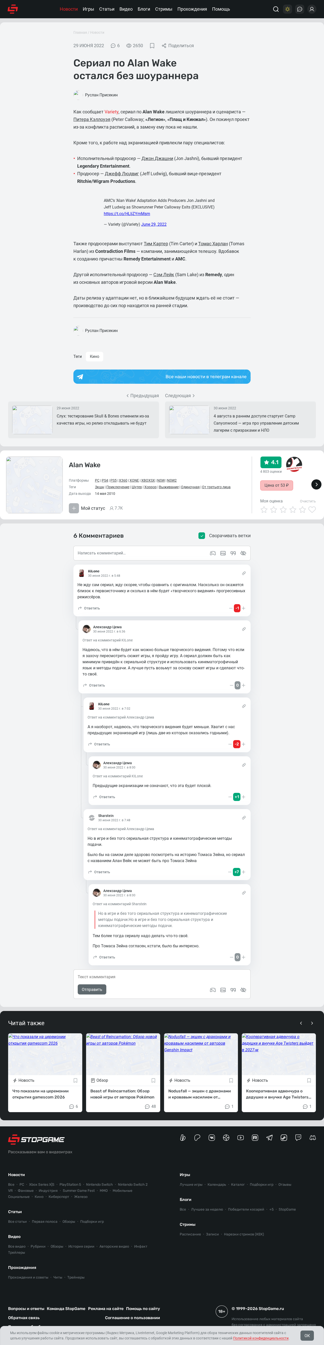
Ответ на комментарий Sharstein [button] (120, 904)
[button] (88, 608)
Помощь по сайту (143, 1308)
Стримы (163, 9)
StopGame (287, 1209)
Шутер (137, 487)
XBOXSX (148, 480)
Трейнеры (76, 1277)
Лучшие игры (191, 1184)
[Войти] (311, 9)
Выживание (169, 487)
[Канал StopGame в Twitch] (298, 1137)
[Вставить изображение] (223, 990)
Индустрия (48, 1191)
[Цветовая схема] (287, 9)
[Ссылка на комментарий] (244, 573)
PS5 (113, 480)
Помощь (221, 9)
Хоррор (150, 487)
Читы (57, 1277)
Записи (212, 1234)
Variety (111, 111)
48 (153, 1106)
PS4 (105, 480)
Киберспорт (59, 1197)
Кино (94, 356)
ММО (104, 1191)
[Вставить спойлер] (243, 990)
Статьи (106, 9)
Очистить (308, 501)
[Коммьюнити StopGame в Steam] (284, 1137)
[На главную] (13, 9)
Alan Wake (84, 465)
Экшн (99, 487)
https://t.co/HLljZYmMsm (127, 213)
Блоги (144, 9)
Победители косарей (246, 1209)
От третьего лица (216, 487)
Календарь (217, 1184)
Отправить (92, 989)
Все (11, 1184)
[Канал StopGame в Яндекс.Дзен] (226, 1137)
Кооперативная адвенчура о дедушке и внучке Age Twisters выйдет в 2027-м (277, 1094)
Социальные (19, 1197)
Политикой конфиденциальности (261, 1338)
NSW (161, 480)
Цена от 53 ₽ (277, 485)
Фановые (26, 1191)
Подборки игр (92, 1221)
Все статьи (17, 1221)
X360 (123, 480)
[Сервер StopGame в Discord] (313, 1137)
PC (97, 480)
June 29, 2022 (154, 224)
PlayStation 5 (70, 1184)
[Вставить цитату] (233, 990)
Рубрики (38, 1246)
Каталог (238, 1184)
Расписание (190, 1234)
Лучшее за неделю (207, 1209)
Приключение (117, 487)
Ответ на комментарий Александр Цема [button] (121, 717)
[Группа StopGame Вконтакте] (212, 1137)
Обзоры (69, 1221)
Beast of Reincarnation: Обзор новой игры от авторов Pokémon (122, 1094)
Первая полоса (44, 1221)
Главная (80, 32)
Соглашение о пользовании (132, 1317)
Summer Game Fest (79, 1191)
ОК (307, 1335)
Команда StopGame (66, 1308)
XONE (134, 480)
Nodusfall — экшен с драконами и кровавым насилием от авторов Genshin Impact (199, 1094)
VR (10, 1191)
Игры (88, 9)
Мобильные (122, 1191)
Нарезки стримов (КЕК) (244, 1234)
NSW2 (172, 480)
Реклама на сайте (106, 1308)
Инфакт (140, 1246)
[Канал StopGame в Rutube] (255, 1137)
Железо (81, 1197)
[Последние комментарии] (299, 9)
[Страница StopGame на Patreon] (197, 1137)
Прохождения (192, 9)
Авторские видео (114, 1246)
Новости (69, 9)
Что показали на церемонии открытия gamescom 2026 (40, 1094)
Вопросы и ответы (26, 1308)
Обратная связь (23, 1317)
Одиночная (190, 487)
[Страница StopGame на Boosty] (183, 1137)
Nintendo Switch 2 (133, 1184)
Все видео (17, 1246)
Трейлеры (16, 1252)
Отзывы (284, 1184)
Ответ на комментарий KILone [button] (108, 640)
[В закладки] (152, 46)
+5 (271, 1209)
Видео (126, 9)
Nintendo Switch (99, 1184)
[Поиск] (276, 9)
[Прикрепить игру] (213, 990)
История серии (81, 1246)
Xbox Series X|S (41, 1184)
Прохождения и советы (28, 1277)
